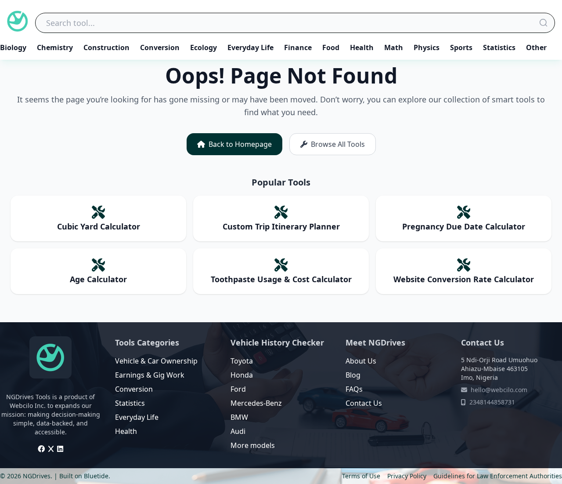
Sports (461, 47)
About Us (361, 361)
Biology (13, 47)
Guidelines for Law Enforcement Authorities (497, 476)
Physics (427, 47)
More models (253, 445)
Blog (353, 375)
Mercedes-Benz (256, 403)
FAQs (354, 389)
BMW (239, 417)
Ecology (203, 47)
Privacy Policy (406, 476)
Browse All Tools (338, 144)
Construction (106, 47)
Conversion (160, 47)
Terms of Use (361, 476)
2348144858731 (492, 402)
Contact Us (364, 403)
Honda (242, 375)
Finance (298, 47)
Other (536, 47)
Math (393, 47)
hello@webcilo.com (499, 390)
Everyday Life (250, 47)
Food (330, 47)
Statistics (499, 47)
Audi (238, 431)
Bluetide (96, 476)
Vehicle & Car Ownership (156, 361)
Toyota (242, 361)
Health (362, 47)
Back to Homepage (240, 144)
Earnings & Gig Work (149, 375)
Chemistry (55, 47)
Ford (238, 389)
